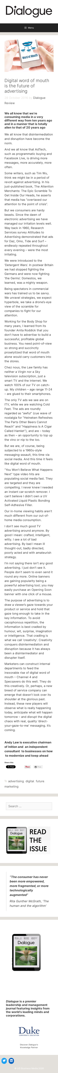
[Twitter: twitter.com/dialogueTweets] (4, 1060)
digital (30, 781)
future (40, 781)
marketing (11, 786)
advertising (16, 781)
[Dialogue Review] (29, 11)
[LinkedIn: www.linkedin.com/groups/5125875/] (11, 1060)
